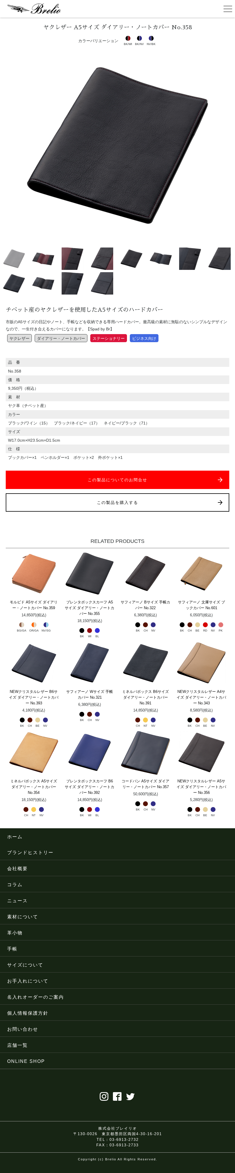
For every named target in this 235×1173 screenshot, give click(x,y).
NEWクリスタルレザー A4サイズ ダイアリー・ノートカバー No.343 (201, 697)
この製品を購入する (117, 502)
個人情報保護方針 (27, 1013)
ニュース (17, 900)
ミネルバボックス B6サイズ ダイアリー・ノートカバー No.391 (145, 697)
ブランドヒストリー (30, 852)
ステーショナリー (109, 338)
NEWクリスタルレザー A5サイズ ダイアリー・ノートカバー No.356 (201, 787)
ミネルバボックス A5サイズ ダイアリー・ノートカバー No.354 (33, 787)
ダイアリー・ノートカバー (61, 338)
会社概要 (17, 868)
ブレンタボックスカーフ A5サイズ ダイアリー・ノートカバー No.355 (89, 608)
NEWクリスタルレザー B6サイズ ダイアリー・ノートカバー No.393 (33, 697)
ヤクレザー (19, 338)
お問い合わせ (22, 1029)
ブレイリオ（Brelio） (34, 8)
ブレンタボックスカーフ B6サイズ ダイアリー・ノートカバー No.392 (89, 787)
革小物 (15, 932)
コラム (15, 884)
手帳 (12, 948)
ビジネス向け (144, 338)
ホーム (15, 836)
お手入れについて (27, 981)
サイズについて (25, 964)
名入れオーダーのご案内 (35, 997)
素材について (22, 916)
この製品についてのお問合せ (117, 480)
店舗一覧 (17, 1045)
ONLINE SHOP (26, 1061)
